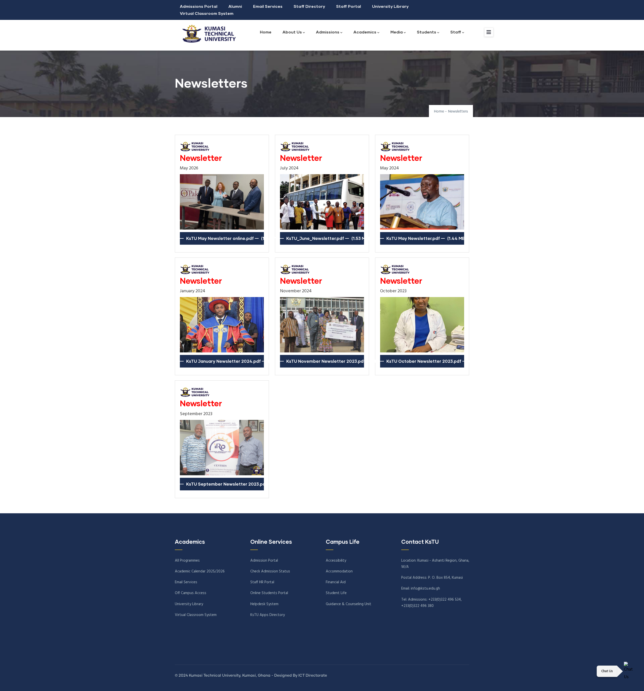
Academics (364, 31)
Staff (455, 31)
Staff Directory (309, 6)
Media (396, 31)
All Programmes (187, 561)
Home (265, 31)
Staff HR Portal (262, 582)
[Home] (207, 34)
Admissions (327, 31)
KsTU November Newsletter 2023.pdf (326, 361)
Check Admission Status (270, 571)
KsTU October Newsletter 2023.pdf (423, 361)
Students (426, 31)
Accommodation (339, 571)
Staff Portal (348, 6)
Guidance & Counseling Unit (348, 604)
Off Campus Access (190, 593)
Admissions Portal (198, 6)
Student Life (336, 593)
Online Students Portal (269, 593)
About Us (292, 31)
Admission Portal (264, 561)
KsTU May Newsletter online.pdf (220, 238)
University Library (390, 6)
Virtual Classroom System (206, 13)
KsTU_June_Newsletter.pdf (315, 238)
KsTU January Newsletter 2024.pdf (223, 361)
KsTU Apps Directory (267, 615)
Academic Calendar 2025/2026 (200, 571)
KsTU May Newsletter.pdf (413, 238)
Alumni (235, 6)
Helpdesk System (264, 604)
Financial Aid (336, 582)
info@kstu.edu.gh (425, 589)
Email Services (268, 6)
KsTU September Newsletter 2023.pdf (226, 484)
